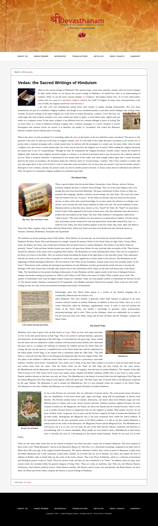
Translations (80, 508)
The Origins (27, 482)
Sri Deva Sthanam (79, 26)
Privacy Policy (98, 513)
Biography (60, 508)
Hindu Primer (41, 508)
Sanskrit (135, 508)
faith (77, 140)
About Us (23, 508)
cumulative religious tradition (74, 100)
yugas (67, 332)
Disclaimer (108, 513)
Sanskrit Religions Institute (69, 513)
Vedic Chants (117, 508)
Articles (99, 508)
